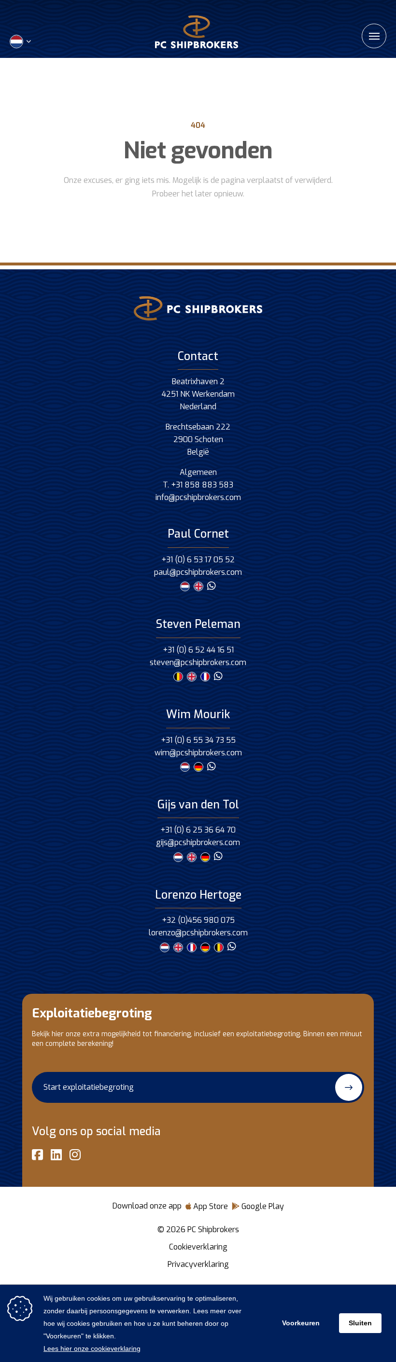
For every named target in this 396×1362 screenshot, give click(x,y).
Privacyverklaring (198, 1264)
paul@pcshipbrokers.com (198, 572)
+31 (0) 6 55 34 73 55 (198, 740)
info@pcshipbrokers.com (198, 497)
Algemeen (198, 472)
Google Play (262, 1206)
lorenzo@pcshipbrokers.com (198, 933)
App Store (209, 1206)
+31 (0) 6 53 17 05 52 (198, 560)
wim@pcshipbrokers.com (198, 753)
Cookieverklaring (198, 1247)
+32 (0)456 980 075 (198, 920)
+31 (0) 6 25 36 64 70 (198, 830)
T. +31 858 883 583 (198, 485)
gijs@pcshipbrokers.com (198, 842)
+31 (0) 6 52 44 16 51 (198, 650)
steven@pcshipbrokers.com (198, 662)
